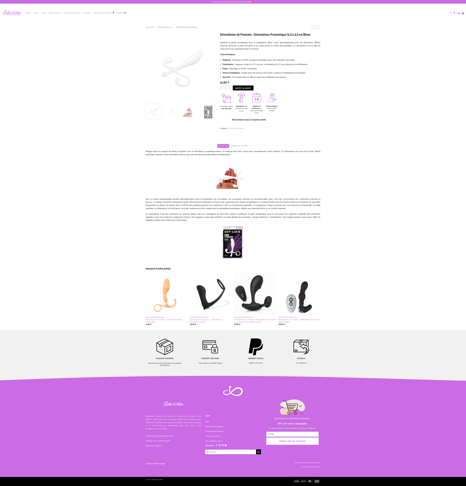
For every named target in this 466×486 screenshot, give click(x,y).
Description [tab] (223, 146)
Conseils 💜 (121, 13)
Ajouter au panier (243, 88)
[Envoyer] (258, 451)
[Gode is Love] (12, 12)
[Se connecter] (459, 13)
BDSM (28, 13)
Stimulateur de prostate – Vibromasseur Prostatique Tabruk (206, 320)
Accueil (149, 27)
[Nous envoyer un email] (223, 445)
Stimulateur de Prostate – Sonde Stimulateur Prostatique (164, 320)
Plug (43, 13)
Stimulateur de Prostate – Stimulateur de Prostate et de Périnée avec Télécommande (254, 320)
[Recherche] (451, 13)
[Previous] (150, 67)
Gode (35, 13)
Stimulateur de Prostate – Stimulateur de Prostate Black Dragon (299, 320)
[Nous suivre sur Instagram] (454, 13)
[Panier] (463, 13)
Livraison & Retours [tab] (239, 146)
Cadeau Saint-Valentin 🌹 (103, 13)
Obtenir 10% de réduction (292, 441)
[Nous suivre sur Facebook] (217, 445)
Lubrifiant (87, 13)
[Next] (212, 67)
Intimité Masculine (72, 13)
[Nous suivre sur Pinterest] (226, 445)
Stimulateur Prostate (186, 27)
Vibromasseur (55, 13)
